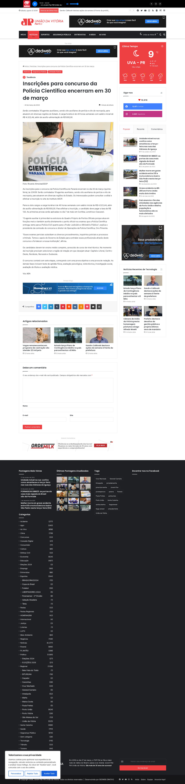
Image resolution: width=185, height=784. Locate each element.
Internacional (25, 619)
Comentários (157, 129)
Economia (24, 557)
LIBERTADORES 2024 (31, 592)
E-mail (25, 415)
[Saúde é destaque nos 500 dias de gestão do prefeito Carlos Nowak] (62, 508)
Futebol (25, 588)
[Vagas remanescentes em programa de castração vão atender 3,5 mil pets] (36, 335)
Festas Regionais (27, 612)
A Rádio (92, 35)
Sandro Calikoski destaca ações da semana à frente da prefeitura (99, 348)
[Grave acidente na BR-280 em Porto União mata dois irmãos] (130, 191)
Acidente (24, 521)
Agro (22, 525)
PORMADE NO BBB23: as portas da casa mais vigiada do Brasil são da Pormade (149, 160)
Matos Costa (27, 702)
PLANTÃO (24, 651)
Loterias (23, 627)
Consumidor (25, 545)
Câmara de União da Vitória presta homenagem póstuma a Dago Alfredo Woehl (131, 324)
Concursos (24, 537)
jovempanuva (100, 492)
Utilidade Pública (55, 72)
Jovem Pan (114, 487)
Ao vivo (102, 35)
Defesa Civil (25, 553)
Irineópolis (26, 694)
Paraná (23, 647)
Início (23, 35)
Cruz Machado (28, 686)
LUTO (22, 631)
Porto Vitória (27, 713)
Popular (126, 129)
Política (23, 655)
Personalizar (16, 773)
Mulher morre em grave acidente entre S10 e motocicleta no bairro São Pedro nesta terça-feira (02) (150, 176)
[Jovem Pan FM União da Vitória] (42, 22)
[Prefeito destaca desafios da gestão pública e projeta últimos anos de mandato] (153, 311)
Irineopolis (99, 483)
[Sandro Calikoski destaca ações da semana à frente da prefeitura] (99, 335)
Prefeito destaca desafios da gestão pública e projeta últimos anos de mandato (152, 324)
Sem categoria (26, 737)
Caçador (25, 678)
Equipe (150, 779)
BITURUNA (27, 674)
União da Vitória (29, 721)
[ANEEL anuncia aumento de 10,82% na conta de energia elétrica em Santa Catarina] (85, 494)
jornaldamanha (111, 483)
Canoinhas (26, 682)
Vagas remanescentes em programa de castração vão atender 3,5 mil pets (36, 348)
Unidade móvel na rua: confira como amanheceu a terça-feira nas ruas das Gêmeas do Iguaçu (149, 143)
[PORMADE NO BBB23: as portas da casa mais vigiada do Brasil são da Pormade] (130, 159)
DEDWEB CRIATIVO (106, 779)
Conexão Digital (26, 541)
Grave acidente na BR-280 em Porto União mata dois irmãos (149, 191)
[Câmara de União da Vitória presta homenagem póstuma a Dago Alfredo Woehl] (132, 311)
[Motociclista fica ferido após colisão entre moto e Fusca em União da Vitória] (73, 508)
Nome (25, 406)
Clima (22, 533)
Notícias (33, 35)
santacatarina (100, 504)
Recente (140, 129)
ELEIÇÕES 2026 (29, 662)
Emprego (24, 568)
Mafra (24, 698)
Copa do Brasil (28, 584)
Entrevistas (80, 35)
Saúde (23, 729)
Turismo (23, 749)
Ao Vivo (23, 529)
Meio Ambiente (26, 635)
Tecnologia (24, 741)
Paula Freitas (27, 705)
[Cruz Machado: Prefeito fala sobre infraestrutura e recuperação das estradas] (62, 501)
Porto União (27, 709)
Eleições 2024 (26, 565)
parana (111, 492)
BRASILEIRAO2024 (30, 580)
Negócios (24, 639)
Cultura (23, 549)
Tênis (24, 604)
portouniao (112, 496)
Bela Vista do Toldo (30, 670)
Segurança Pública (62, 35)
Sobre (143, 779)
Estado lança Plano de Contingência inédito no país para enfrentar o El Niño (67, 348)
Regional (23, 666)
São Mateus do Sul (30, 717)
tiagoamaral (113, 504)
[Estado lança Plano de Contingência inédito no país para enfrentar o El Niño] (68, 335)
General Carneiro (29, 690)
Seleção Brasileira (29, 600)
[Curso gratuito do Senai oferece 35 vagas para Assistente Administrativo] (85, 487)
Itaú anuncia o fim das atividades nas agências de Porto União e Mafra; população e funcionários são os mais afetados (150, 207)
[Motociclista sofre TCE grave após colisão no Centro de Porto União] (73, 494)
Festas (23, 608)
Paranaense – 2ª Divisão (32, 596)
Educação (24, 561)
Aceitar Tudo (49, 773)
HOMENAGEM (26, 615)
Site (71, 415)
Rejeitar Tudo (32, 773)
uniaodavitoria (113, 509)
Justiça (23, 623)
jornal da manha (101, 487)
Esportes (45, 35)
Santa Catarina (26, 725)
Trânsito (23, 745)
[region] (32, 765)
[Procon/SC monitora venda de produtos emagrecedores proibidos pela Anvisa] (85, 501)
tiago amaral (100, 509)
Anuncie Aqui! (160, 779)
